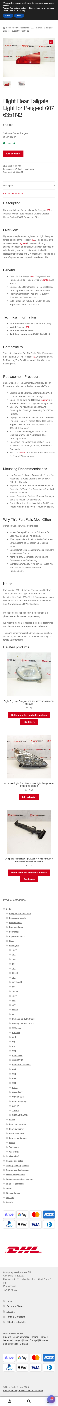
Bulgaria (7, 1336)
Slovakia (24, 1343)
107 (14, 954)
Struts (12, 1142)
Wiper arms (14, 1151)
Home (8, 27)
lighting (23, 243)
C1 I (14, 1037)
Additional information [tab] (13, 193)
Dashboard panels (17, 918)
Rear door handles (17, 1124)
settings (22, 10)
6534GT (19, 172)
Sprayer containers (18, 1138)
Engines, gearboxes (15, 1183)
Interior (44, 399)
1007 (14, 950)
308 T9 (15, 991)
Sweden (14, 1343)
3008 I (15, 973)
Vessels (9, 1202)
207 (14, 968)
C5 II (14, 1083)
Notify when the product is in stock (29, 715)
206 (14, 963)
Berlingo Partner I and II (23, 1023)
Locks (12, 1119)
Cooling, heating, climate (17, 1165)
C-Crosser (16, 1028)
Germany (7, 1340)
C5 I (14, 1078)
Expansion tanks (17, 936)
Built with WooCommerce (30, 1390)
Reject (19, 15)
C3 (13, 1046)
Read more (29, 721)
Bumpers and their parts (20, 913)
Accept (7, 15)
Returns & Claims (15, 1306)
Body (15, 27)
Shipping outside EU (16, 1321)
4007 (14, 996)
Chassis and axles (14, 1160)
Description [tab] (8, 185)
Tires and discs (13, 1193)
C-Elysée (16, 1032)
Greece (25, 1336)
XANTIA (15, 1105)
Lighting (46, 279)
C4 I (14, 1069)
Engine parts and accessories (19, 1179)
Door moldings (16, 927)
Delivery (11, 1311)
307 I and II (17, 982)
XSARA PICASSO (20, 1115)
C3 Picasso (17, 1055)
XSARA (15, 1110)
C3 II (14, 1050)
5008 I (15, 1009)
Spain (6, 1343)
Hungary (17, 1340)
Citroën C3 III (18, 1096)
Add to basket (13, 153)
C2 (13, 1041)
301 (14, 977)
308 (14, 986)
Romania (43, 1340)
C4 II (14, 1073)
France (43, 1336)
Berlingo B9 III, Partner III (23, 1018)
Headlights (24, 27)
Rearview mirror (16, 1128)
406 (14, 1000)
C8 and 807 (17, 1092)
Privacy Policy (10, 1390)
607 (32, 27)
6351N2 (11, 172)
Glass (11, 941)
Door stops (14, 931)
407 (14, 1005)
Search (29, 1401)
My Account (9, 1401)
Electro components (15, 1174)
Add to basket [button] (29, 797)
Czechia (17, 1336)
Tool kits (10, 1197)
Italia (25, 1340)
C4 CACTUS (17, 1060)
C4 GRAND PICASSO (21, 1064)
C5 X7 (15, 1087)
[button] (51, 42)
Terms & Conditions (16, 1316)
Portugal (34, 1340)
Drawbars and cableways (17, 1170)
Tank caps (14, 1147)
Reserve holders (16, 1133)
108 (14, 959)
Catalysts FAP (12, 1156)
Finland (34, 1336)
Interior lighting (19, 1101)
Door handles (15, 922)
